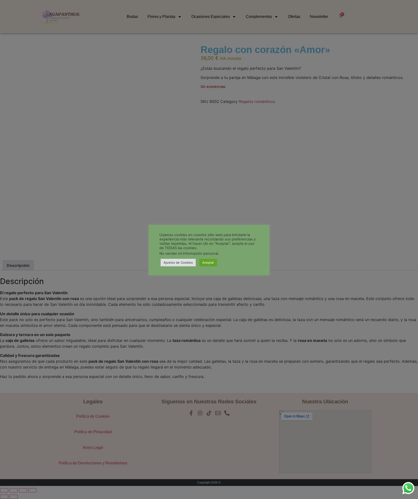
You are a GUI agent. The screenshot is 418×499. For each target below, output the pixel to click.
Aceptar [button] (208, 262)
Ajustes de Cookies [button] (178, 262)
